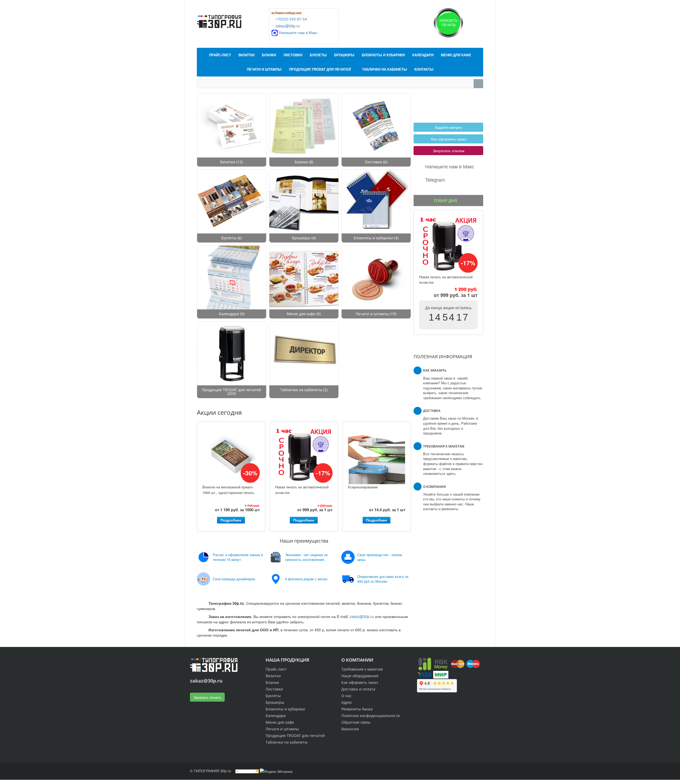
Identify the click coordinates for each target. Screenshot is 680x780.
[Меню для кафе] (303, 277)
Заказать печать (207, 697)
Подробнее (230, 520)
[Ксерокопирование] (376, 455)
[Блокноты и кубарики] (376, 201)
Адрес (346, 702)
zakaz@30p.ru (287, 25)
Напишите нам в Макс (297, 32)
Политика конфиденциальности (370, 715)
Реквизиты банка (357, 708)
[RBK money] (433, 663)
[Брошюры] (303, 201)
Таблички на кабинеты (301, 389)
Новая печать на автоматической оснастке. (302, 489)
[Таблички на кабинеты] (303, 353)
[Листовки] (376, 125)
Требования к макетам (362, 669)
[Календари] (231, 277)
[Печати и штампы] (376, 277)
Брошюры (301, 237)
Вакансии (350, 728)
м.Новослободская (286, 12)
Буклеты (228, 237)
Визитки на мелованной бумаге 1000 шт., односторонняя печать (228, 489)
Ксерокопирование (363, 486)
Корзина (428, 106)
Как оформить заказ (448, 139)
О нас (346, 695)
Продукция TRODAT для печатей (231, 389)
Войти (426, 99)
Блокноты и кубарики (373, 237)
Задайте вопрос (448, 127)
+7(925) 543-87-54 (290, 19)
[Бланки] (303, 125)
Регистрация (446, 99)
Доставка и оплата (358, 689)
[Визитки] (231, 125)
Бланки (301, 161)
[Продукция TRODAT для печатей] (231, 353)
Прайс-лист (276, 669)
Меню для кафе (301, 313)
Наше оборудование (360, 675)
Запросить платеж (448, 150)
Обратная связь (356, 722)
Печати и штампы (372, 313)
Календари (229, 313)
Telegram (435, 179)
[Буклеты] (231, 201)
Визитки (227, 161)
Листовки (373, 161)
